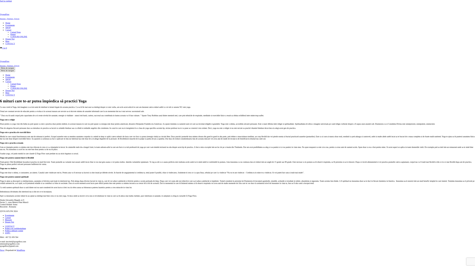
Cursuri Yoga (15, 32)
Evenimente (10, 25)
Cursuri (8, 218)
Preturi (13, 34)
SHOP (8, 28)
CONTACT (10, 44)
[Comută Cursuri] (42, 82)
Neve (2, 250)
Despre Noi (9, 39)
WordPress (21, 250)
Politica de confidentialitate (15, 228)
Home (7, 23)
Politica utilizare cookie (14, 231)
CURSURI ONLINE (18, 37)
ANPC (7, 233)
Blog (7, 41)
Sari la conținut (6, 1)
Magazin (8, 220)
